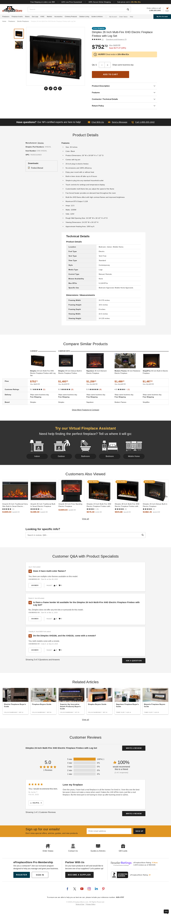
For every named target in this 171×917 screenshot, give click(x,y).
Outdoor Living (84, 16)
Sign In (40, 875)
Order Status (123, 17)
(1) (102, 39)
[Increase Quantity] (108, 65)
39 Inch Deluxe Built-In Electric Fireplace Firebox (70, 372)
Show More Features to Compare (85, 410)
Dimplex (41, 143)
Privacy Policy (90, 904)
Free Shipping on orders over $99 (42, 2)
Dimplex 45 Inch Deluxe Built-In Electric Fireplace (155, 505)
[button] (117, 122)
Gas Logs (35, 16)
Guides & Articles (97, 16)
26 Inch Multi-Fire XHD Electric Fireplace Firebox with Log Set (42, 373)
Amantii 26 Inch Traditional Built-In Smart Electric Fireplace (43, 505)
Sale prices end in (129, 2)
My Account (113, 17)
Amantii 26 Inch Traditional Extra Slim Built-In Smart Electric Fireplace (15, 505)
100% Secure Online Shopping (100, 2)
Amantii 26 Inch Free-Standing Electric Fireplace (70, 505)
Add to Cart (110, 74)
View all (85, 519)
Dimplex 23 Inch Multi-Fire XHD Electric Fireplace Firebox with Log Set (99, 505)
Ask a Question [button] (134, 661)
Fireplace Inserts (17, 16)
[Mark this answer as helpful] (54, 585)
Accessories (58, 16)
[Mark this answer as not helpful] (59, 585)
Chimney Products (71, 16)
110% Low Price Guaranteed (71, 2)
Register (21, 875)
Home (4, 21)
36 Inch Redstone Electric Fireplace (127, 372)
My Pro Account (162, 16)
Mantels (49, 16)
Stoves (27, 16)
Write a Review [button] (134, 748)
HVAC (42, 16)
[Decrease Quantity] (102, 65)
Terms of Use (80, 904)
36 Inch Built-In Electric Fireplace (155, 372)
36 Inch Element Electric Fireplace (96, 372)
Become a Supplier (79, 875)
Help (131, 17)
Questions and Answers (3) (116, 39)
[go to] (15, 491)
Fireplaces (5, 16)
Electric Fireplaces (23, 21)
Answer (35, 585)
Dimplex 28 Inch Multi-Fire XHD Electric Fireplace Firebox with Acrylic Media (127, 505)
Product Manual (37, 168)
